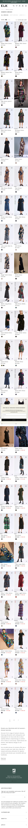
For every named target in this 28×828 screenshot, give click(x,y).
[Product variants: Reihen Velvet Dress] (12, 69)
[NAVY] (16, 712)
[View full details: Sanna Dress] (7, 147)
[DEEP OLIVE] (1, 336)
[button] (12, 23)
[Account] (20, 6)
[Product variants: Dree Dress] (12, 388)
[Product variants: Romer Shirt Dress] (12, 214)
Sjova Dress (4, 361)
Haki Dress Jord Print (7, 101)
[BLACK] (16, 76)
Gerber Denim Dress (7, 506)
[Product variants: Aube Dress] (26, 156)
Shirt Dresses (14, 15)
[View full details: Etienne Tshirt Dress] (21, 639)
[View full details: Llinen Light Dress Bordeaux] (21, 581)
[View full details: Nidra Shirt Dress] (21, 668)
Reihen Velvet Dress (7, 72)
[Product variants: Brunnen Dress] (26, 127)
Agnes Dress (19, 506)
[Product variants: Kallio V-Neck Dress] (26, 474)
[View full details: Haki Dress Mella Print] (21, 292)
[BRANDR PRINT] (1, 191)
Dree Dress (4, 390)
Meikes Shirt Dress (20, 43)
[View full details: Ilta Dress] (21, 523)
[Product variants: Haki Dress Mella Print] (26, 301)
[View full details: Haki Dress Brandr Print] (7, 176)
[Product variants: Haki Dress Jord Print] (12, 98)
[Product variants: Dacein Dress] (12, 706)
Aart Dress (4, 564)
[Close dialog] (26, 405)
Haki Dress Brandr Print (7, 188)
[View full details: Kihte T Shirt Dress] (7, 581)
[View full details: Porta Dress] (7, 610)
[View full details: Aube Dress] (21, 147)
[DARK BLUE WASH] (16, 220)
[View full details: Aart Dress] (7, 552)
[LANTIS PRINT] (16, 163)
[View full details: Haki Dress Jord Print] (7, 89)
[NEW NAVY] (1, 712)
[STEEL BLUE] (1, 394)
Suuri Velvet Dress (6, 332)
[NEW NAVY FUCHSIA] (16, 394)
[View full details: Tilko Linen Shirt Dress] (21, 552)
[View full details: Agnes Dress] (21, 494)
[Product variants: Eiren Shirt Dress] (26, 388)
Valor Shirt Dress (20, 217)
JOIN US (14, 419)
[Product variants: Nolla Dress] (26, 272)
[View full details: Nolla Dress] (21, 263)
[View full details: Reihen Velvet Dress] (7, 60)
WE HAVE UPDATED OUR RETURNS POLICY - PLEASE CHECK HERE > (14, 2)
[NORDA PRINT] (16, 452)
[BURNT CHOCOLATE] (16, 654)
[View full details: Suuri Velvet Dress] (7, 321)
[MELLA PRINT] (16, 307)
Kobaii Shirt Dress (6, 43)
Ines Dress (4, 535)
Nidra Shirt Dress (20, 680)
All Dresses (4, 15)
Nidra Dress (4, 680)
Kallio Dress (18, 448)
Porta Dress (4, 622)
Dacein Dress (5, 709)
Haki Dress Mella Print (21, 304)
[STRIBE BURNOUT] (1, 76)
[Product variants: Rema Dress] (26, 69)
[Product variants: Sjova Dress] (12, 359)
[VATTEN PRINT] (1, 249)
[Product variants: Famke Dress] (12, 474)
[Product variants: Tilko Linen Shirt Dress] (26, 561)
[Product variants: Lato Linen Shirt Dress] (12, 243)
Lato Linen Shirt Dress (7, 246)
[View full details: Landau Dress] (21, 610)
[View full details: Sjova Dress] (7, 349)
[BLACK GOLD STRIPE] (16, 336)
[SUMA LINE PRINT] (16, 568)
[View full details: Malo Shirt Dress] (7, 118)
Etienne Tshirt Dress (21, 651)
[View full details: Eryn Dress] (21, 176)
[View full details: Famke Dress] (7, 465)
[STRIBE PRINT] (1, 47)
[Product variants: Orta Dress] (12, 445)
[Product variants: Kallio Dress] (26, 445)
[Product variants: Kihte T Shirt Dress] (12, 590)
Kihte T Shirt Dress (6, 593)
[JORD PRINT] (1, 105)
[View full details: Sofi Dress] (21, 234)
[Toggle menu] (26, 6)
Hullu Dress (18, 709)
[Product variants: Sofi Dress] (26, 243)
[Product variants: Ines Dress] (12, 532)
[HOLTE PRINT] (16, 249)
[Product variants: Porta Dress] (12, 619)
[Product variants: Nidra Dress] (12, 677)
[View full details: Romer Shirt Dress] (7, 205)
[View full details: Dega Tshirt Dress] (7, 263)
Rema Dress (18, 72)
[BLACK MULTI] (1, 307)
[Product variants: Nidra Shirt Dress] (26, 677)
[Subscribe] (25, 797)
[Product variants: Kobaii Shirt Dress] (12, 40)
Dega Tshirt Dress (6, 275)
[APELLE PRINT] (1, 654)
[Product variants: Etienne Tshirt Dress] (26, 648)
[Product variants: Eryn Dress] (26, 185)
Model (3, 19)
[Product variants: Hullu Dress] (26, 706)
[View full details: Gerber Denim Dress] (7, 494)
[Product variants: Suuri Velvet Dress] (12, 330)
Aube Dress (18, 159)
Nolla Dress (18, 275)
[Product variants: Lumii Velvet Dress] (26, 330)
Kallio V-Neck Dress (21, 477)
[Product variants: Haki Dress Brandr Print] (12, 185)
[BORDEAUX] (16, 596)
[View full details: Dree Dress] (7, 378)
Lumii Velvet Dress (20, 332)
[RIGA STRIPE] (16, 625)
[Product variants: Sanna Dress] (12, 156)
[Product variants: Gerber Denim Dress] (12, 503)
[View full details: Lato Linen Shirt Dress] (7, 234)
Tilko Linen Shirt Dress (21, 564)
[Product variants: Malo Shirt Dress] (12, 127)
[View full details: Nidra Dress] (7, 668)
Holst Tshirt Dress (6, 651)
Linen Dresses (23, 15)
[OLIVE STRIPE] (1, 625)
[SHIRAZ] (16, 47)
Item (9, 19)
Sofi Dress (18, 246)
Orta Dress (4, 448)
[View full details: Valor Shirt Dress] (21, 205)
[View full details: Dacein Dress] (7, 697)
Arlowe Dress (19, 361)
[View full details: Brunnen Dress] (21, 118)
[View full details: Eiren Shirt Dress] (21, 378)
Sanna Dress (4, 159)
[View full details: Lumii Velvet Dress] (21, 321)
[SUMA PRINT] (1, 568)
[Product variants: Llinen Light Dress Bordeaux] (26, 590)
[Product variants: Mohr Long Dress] (12, 301)
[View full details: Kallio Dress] (21, 436)
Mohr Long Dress (6, 304)
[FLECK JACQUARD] (1, 220)
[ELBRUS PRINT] (1, 683)
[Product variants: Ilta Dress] (26, 532)
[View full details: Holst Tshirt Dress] (7, 639)
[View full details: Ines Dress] (7, 523)
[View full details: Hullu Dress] (21, 697)
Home (2, 9)
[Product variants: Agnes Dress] (26, 503)
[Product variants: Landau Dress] (26, 619)
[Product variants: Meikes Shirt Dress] (26, 40)
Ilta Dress (18, 535)
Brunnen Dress (19, 130)
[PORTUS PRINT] (16, 510)
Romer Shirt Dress (6, 217)
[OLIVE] (1, 365)
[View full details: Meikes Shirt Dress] (21, 31)
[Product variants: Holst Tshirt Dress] (12, 648)
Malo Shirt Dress (6, 130)
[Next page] (18, 720)
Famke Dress (5, 477)
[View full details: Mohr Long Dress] (7, 292)
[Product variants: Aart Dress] (12, 561)
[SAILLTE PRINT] (1, 539)
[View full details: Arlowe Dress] (21, 349)
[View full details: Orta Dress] (7, 436)
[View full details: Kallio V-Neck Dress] (21, 465)
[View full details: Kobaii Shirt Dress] (7, 31)
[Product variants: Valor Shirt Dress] (26, 214)
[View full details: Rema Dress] (21, 60)
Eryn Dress (18, 188)
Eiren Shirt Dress (20, 390)
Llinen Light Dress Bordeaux (21, 593)
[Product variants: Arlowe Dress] (26, 359)
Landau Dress (19, 622)
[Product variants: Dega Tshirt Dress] (12, 272)
